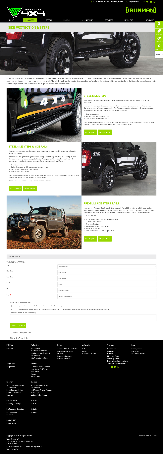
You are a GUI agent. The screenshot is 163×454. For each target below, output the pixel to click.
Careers (110, 354)
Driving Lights (35, 392)
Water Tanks (35, 376)
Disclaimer (135, 351)
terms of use (37, 310)
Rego (9, 295)
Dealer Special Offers (65, 351)
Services (109, 20)
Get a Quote (90, 132)
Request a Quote (63, 359)
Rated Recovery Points (15, 390)
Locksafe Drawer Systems (40, 367)
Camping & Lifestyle (14, 404)
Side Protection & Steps (39, 358)
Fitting (84, 351)
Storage (33, 374)
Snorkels (10, 415)
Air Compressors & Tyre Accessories (15, 386)
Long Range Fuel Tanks (39, 369)
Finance (67, 20)
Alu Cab (33, 404)
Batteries (34, 412)
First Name (10, 271)
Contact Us (111, 349)
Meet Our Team (113, 356)
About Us (110, 351)
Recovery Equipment (14, 392)
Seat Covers (35, 348)
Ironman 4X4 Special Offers (67, 349)
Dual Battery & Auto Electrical (41, 390)
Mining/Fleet (87, 20)
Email (9, 283)
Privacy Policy (136, 349)
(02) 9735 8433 (134, 2)
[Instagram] (151, 1)
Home (11, 20)
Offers (49, 20)
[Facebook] (143, 1)
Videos (84, 349)
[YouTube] (147, 1)
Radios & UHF (12, 423)
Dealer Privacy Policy (102, 310)
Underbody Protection (39, 351)
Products (30, 20)
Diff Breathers (12, 412)
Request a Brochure (64, 356)
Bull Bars (10, 348)
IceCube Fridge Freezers (39, 395)
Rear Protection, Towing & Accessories (40, 354)
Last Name (10, 277)
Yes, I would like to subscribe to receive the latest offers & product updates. (41, 306)
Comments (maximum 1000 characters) (23, 313)
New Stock (129, 20)
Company (150, 20)
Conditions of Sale (89, 354)
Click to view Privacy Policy (19, 338)
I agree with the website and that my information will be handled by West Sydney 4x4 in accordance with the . (63, 310)
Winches (10, 395)
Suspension (11, 367)
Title (8, 265)
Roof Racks (35, 371)
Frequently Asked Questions (117, 361)
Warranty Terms (113, 359)
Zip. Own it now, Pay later (116, 363)
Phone (9, 289)
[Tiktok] (154, 1)
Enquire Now (104, 132)
